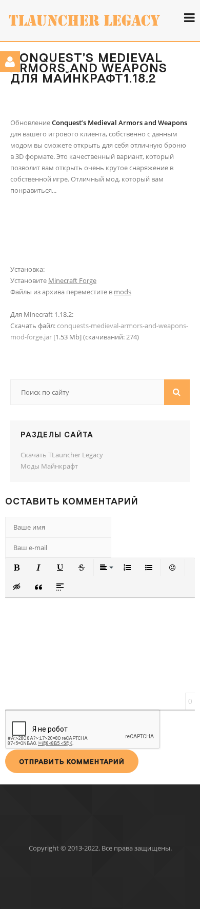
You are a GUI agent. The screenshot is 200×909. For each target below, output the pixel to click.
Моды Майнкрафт (49, 466)
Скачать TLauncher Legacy (62, 454)
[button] (17, 567)
